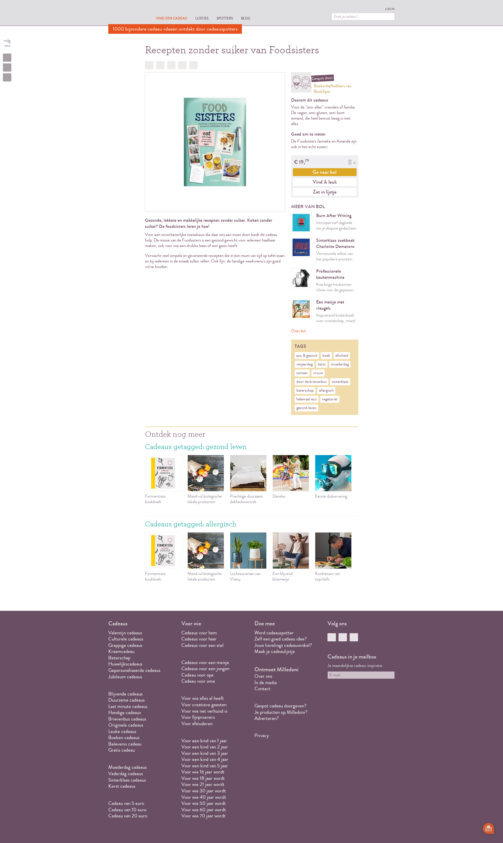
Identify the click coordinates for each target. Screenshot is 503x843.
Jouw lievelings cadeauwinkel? (283, 645)
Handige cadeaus (124, 712)
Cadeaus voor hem (199, 632)
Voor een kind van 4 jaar (204, 759)
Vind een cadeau (171, 18)
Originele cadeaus (125, 725)
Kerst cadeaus (121, 786)
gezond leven (306, 408)
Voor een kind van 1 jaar (204, 740)
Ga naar (324, 172)
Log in (390, 9)
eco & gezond (306, 356)
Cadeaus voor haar (199, 639)
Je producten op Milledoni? (280, 712)
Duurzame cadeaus (126, 700)
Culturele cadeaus (125, 639)
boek (326, 356)
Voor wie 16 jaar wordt (202, 771)
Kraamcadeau (121, 651)
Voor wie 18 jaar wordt (203, 778)
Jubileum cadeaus (125, 676)
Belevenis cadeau (124, 744)
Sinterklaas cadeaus (127, 780)
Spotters (225, 18)
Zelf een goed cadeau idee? (280, 639)
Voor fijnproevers (198, 717)
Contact (262, 688)
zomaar (302, 373)
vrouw (318, 373)
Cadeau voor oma (198, 681)
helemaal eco (306, 399)
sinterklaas (340, 382)
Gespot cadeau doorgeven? (280, 705)
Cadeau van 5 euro (126, 803)
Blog (245, 18)
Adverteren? (266, 718)
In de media (265, 682)
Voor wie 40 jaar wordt (203, 797)
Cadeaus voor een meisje (205, 662)
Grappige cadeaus (125, 645)
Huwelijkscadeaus (125, 664)
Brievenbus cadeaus (127, 719)
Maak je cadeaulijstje (274, 651)
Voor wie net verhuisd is (204, 711)
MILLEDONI (124, 13)
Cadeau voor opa (197, 675)
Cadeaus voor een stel (202, 645)
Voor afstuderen (196, 723)
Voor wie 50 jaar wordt (203, 803)
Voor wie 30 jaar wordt (203, 790)
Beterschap (119, 657)
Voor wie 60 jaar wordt (203, 809)
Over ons (263, 676)
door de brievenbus (311, 382)
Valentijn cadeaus (125, 632)
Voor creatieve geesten (203, 704)
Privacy (261, 735)
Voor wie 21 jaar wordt (202, 784)
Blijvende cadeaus (125, 694)
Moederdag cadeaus (127, 767)
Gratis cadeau (121, 750)
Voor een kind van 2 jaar (204, 746)
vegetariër (330, 399)
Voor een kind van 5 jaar (204, 765)
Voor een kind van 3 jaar (204, 753)
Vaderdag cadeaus (125, 773)
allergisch (326, 390)
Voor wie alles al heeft (202, 698)
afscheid (341, 356)
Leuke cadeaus (122, 731)
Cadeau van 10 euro (127, 809)
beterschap (305, 390)
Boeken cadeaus (123, 737)
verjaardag (304, 364)
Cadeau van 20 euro (127, 815)
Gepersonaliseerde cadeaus (134, 670)
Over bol (298, 331)
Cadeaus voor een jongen (206, 668)
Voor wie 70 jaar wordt (203, 815)
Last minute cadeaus (127, 706)
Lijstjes (201, 18)
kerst (322, 364)
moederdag (340, 364)
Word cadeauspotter (274, 632)
